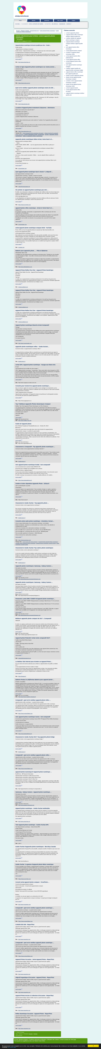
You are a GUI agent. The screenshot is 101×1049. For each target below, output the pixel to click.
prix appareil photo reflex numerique (72, 48)
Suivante (31, 1033)
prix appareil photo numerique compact (74, 65)
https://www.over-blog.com (24, 204)
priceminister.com (22, 168)
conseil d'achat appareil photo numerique (48, 541)
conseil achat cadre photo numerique (30, 541)
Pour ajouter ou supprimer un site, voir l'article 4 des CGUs (29, 1041)
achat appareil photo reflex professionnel (73, 56)
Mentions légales (23, 1039)
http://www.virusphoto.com (24, 904)
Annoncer (62, 24)
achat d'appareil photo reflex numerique (73, 62)
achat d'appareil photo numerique (34, 134)
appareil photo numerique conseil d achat (46, 543)
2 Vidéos (24, 41)
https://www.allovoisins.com (24, 131)
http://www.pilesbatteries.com (25, 266)
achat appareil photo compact (74, 50)
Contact (68, 24)
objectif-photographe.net (24, 186)
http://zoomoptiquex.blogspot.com (26, 805)
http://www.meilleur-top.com (24, 420)
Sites (30, 24)
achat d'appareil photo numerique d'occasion (33, 133)
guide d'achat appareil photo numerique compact (73, 78)
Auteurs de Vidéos (37, 24)
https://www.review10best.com (25, 713)
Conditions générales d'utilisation (37, 1039)
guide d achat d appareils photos (74, 75)
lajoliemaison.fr (21, 361)
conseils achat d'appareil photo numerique (25, 543)
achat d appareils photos (72, 33)
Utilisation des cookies (53, 1039)
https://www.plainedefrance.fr (25, 480)
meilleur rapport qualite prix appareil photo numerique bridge (74, 69)
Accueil (17, 24)
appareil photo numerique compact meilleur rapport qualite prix (74, 43)
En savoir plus (12, 1047)
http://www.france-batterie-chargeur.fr (27, 696)
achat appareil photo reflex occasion (73, 90)
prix (20, 20)
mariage (46, 20)
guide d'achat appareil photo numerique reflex (73, 85)
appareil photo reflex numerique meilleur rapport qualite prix (74, 35)
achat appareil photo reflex (73, 59)
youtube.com (21, 247)
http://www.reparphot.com (24, 939)
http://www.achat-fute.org (24, 62)
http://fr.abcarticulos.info (24, 104)
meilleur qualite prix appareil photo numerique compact (73, 39)
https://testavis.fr (22, 676)
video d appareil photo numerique (32, 136)
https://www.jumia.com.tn (24, 83)
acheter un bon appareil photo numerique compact (74, 81)
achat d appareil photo (72, 88)
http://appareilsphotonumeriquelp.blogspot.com (29, 579)
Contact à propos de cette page (68, 1039)
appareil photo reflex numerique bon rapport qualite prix (74, 72)
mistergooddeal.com (23, 287)
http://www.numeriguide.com (25, 343)
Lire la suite (18, 59)
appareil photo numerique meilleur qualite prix (75, 94)
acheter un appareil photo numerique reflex (73, 53)
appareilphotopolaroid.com (24, 658)
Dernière (35, 1033)
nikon (33, 20)
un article (55, 24)
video (73, 20)
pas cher (60, 20)
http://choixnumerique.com (24, 540)
